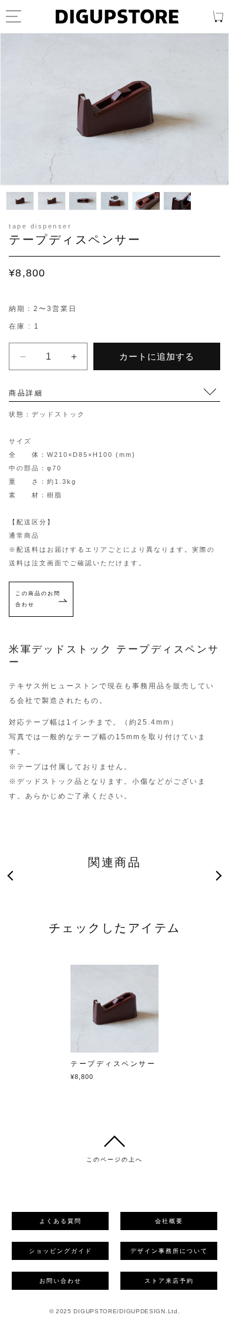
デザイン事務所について (169, 1251)
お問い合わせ (60, 1281)
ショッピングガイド (60, 1251)
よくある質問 (60, 1221)
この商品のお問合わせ (37, 598)
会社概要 (169, 1221)
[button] (12, 875)
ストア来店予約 (169, 1281)
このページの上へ (114, 1159)
